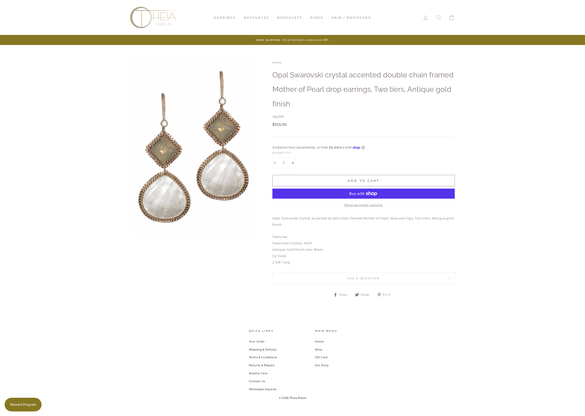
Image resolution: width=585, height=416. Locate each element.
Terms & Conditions (263, 357)
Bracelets (289, 18)
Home (276, 62)
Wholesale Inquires (262, 389)
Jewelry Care (258, 373)
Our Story (322, 365)
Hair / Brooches (351, 18)
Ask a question (364, 278)
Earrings (225, 18)
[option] (292, 40)
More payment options (363, 205)
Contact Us (257, 381)
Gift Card (321, 357)
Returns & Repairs (262, 365)
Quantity (281, 152)
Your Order (257, 341)
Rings (316, 18)
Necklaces (256, 18)
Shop (318, 349)
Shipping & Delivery (263, 349)
